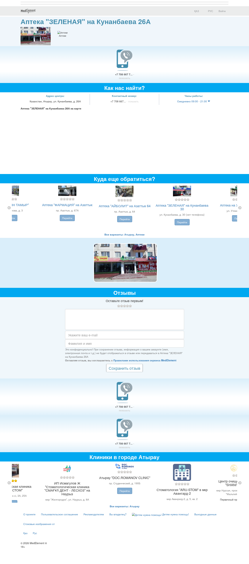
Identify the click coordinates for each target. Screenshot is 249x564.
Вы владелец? (118, 514)
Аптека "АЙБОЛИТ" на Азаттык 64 (125, 205)
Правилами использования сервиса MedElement (144, 360)
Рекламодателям (93, 514)
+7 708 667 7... (124, 76)
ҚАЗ (196, 11)
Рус (35, 533)
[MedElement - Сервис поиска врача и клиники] (28, 11)
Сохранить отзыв (124, 368)
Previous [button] (9, 208)
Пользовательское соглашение (59, 514)
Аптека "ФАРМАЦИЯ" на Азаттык (67, 204)
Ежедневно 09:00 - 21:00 (192, 101)
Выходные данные (205, 514)
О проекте (29, 514)
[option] (124, 208)
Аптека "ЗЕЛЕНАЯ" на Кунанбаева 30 (182, 207)
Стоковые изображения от (39, 524)
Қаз (25, 533)
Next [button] (240, 208)
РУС (210, 11)
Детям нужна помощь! (175, 514)
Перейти (67, 218)
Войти (222, 11)
